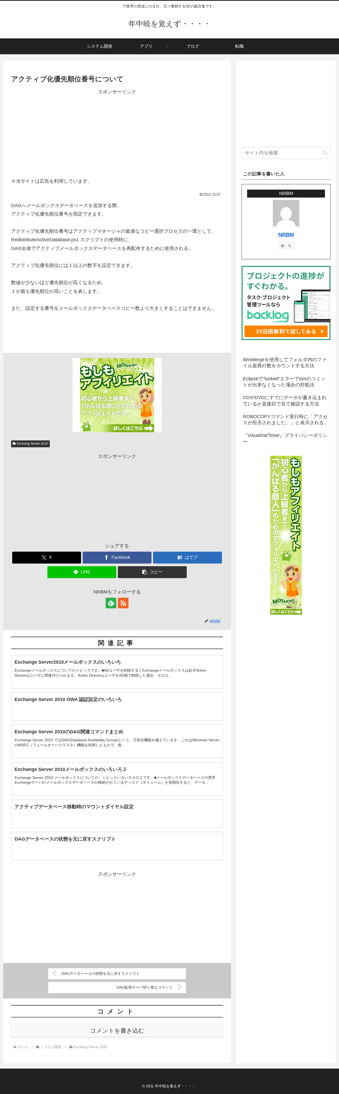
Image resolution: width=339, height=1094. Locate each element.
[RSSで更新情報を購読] (123, 603)
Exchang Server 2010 (32, 443)
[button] (152, 572)
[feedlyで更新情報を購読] (111, 603)
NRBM (286, 235)
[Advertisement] (117, 133)
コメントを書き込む (117, 1030)
